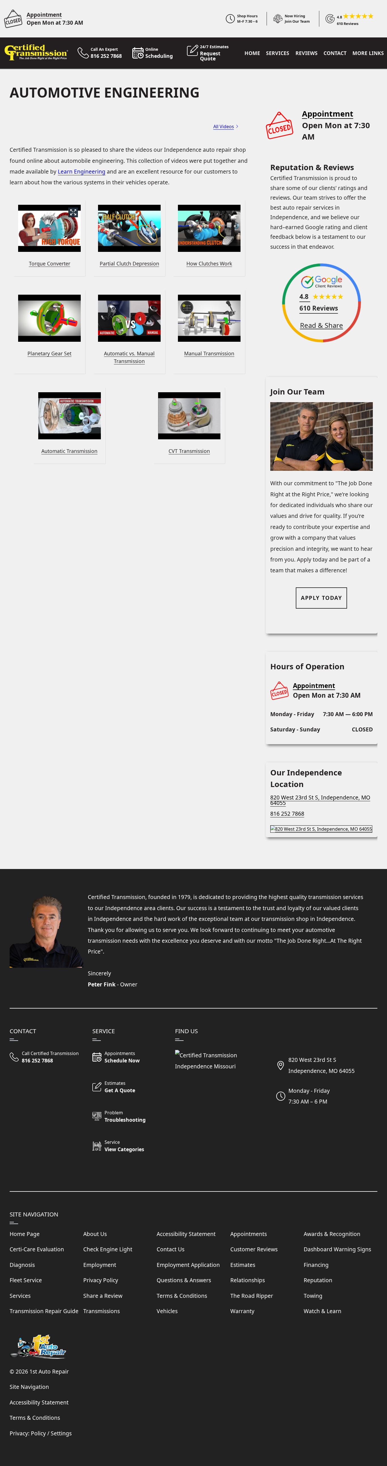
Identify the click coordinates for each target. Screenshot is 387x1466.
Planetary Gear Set (49, 353)
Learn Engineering (81, 171)
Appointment (44, 14)
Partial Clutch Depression (129, 263)
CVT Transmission (189, 451)
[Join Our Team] (288, 19)
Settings (61, 1433)
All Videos (223, 126)
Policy (38, 1433)
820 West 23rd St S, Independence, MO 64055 (320, 800)
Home (252, 53)
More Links (368, 53)
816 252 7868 (287, 813)
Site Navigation (29, 1387)
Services (277, 53)
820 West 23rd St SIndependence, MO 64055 (321, 1065)
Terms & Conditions (35, 1417)
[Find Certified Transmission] (321, 827)
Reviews (306, 53)
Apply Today (321, 598)
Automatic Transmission (69, 451)
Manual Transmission (209, 353)
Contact (335, 53)
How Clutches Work (209, 263)
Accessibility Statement (39, 1402)
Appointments (248, 1234)
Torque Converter (49, 263)
